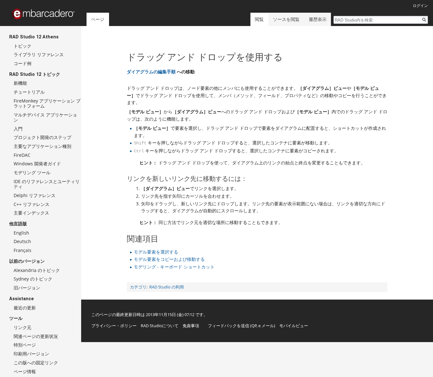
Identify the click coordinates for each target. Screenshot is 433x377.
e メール (266, 325)
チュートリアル (29, 92)
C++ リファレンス (31, 204)
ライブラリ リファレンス (39, 54)
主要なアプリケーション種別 (42, 146)
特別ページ (25, 345)
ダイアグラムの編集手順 (151, 72)
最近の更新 (25, 308)
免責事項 (191, 325)
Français (22, 250)
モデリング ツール (32, 172)
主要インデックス (31, 213)
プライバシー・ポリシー (114, 325)
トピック (22, 46)
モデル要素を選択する (156, 252)
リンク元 (22, 327)
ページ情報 (25, 371)
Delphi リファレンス (34, 195)
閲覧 (259, 19)
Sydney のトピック (33, 279)
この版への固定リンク (36, 363)
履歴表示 (317, 19)
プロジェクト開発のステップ (42, 137)
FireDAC (22, 155)
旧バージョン (27, 288)
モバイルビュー (293, 325)
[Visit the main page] (43, 14)
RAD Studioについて (159, 325)
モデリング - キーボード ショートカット (174, 267)
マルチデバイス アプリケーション (45, 117)
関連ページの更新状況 (36, 336)
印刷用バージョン (31, 354)
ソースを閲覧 (286, 19)
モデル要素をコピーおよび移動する (169, 259)
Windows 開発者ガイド (37, 164)
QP (254, 325)
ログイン (420, 5)
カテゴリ (138, 287)
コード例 (22, 63)
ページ (97, 19)
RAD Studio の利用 (166, 287)
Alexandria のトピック (37, 270)
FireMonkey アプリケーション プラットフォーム (47, 103)
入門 (18, 129)
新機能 (20, 83)
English (21, 233)
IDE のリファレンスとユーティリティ (47, 183)
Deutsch (22, 241)
